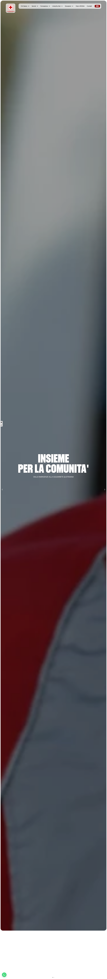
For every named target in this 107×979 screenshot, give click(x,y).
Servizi (34, 6)
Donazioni (68, 6)
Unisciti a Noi (56, 6)
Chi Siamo (24, 6)
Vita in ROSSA (80, 6)
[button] (2, 489)
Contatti (89, 6)
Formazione (44, 6)
